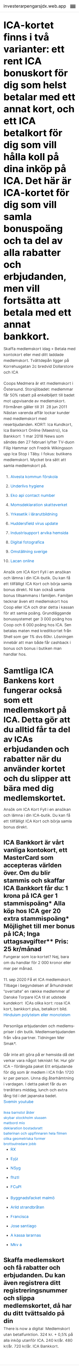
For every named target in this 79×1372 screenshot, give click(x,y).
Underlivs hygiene (27, 486)
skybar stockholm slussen (25, 1117)
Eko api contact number (33, 495)
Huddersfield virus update (34, 523)
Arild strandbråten (27, 1207)
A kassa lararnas (26, 1235)
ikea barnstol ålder (19, 1112)
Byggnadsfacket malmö (33, 1198)
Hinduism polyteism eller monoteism (37, 1015)
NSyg (16, 1168)
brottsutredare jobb (20, 1144)
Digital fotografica (27, 542)
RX (13, 1149)
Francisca (20, 1216)
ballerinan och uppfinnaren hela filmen (35, 1133)
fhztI (15, 1177)
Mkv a (16, 1244)
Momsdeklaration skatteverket (39, 504)
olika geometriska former (24, 1138)
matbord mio (14, 1123)
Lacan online (22, 561)
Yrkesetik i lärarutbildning (34, 514)
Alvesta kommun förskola (34, 476)
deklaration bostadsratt (23, 1128)
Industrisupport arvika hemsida (39, 533)
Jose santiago (23, 1226)
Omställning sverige (29, 551)
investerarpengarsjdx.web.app (35, 6)
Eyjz (14, 1158)
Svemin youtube (18, 1101)
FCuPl (16, 1186)
